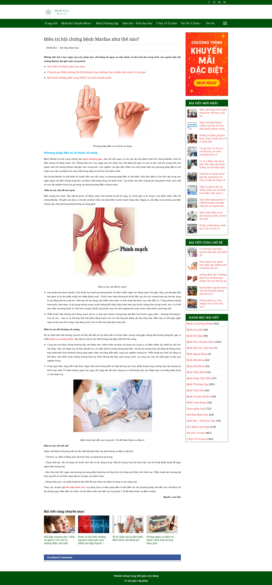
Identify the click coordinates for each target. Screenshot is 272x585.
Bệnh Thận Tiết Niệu (199, 378)
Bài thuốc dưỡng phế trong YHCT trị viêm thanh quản (79, 77)
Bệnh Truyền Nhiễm (199, 396)
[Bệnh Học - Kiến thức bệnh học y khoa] (59, 11)
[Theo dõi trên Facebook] (209, 2)
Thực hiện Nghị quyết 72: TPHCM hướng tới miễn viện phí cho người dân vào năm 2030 (212, 203)
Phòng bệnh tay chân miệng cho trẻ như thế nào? (211, 303)
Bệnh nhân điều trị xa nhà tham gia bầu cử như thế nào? (212, 215)
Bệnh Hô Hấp (194, 336)
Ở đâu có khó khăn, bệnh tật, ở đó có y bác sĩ (212, 227)
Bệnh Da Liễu (195, 329)
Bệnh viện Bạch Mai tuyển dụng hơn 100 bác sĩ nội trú (213, 112)
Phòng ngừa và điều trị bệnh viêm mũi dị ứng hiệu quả (160, 540)
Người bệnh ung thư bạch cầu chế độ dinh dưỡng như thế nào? (213, 290)
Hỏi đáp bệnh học (75, 487)
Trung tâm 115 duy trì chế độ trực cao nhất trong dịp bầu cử (211, 151)
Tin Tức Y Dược (190, 23)
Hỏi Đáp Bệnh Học (69, 47)
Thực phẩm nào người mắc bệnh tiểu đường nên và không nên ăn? (213, 264)
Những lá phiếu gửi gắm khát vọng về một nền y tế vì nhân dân (213, 138)
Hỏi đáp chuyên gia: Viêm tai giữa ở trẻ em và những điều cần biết (59, 540)
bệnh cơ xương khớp (61, 339)
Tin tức (210, 23)
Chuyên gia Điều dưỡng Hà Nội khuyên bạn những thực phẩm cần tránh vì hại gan (96, 72)
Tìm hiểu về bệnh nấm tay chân (66, 66)
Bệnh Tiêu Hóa (195, 390)
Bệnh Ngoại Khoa (197, 354)
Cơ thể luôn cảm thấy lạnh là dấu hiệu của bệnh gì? (213, 252)
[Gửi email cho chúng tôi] (214, 2)
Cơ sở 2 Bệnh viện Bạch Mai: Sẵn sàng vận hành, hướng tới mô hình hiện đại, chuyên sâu (212, 164)
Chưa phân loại (196, 408)
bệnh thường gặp (92, 159)
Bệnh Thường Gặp (107, 23)
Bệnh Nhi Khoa (195, 360)
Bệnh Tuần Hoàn (197, 402)
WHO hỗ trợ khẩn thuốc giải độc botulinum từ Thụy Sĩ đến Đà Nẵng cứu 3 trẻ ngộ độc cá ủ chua (212, 177)
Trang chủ (51, 23)
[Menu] (225, 23)
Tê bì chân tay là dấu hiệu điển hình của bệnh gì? (127, 538)
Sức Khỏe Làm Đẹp (198, 427)
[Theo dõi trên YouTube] (225, 2)
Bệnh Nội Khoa (195, 366)
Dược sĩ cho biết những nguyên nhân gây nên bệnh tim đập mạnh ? (92, 540)
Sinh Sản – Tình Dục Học (137, 23)
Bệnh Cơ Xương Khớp (199, 323)
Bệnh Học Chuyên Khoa (75, 23)
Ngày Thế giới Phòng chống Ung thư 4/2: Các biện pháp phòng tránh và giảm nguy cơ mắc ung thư (213, 125)
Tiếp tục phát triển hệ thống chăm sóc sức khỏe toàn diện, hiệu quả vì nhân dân (212, 190)
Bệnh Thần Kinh (196, 372)
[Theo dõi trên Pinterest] (219, 2)
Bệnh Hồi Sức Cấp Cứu (200, 348)
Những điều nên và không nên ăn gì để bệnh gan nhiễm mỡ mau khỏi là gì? (213, 277)
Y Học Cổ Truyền (166, 23)
